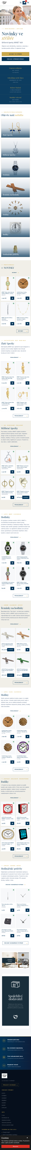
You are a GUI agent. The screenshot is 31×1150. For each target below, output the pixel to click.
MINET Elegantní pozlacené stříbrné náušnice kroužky (8, 492)
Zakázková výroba (6, 1120)
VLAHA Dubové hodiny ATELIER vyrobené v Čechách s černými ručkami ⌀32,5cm (23, 293)
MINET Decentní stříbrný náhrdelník (7, 318)
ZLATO (3, 1093)
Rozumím (15, 1146)
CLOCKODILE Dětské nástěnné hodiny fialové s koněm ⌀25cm (22, 756)
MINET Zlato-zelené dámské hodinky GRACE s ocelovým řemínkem (8, 293)
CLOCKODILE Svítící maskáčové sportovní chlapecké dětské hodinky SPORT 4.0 (7, 557)
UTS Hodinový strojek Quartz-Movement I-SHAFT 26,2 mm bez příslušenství (8, 930)
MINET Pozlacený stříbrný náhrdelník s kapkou (22, 318)
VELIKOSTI (25, 497)
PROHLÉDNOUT (15, 357)
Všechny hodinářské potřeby (15, 884)
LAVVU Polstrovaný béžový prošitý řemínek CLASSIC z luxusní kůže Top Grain (8, 670)
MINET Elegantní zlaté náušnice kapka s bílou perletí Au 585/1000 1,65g (22, 403)
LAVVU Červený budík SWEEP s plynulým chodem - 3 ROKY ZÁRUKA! (8, 818)
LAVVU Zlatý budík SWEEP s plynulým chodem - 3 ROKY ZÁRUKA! (8, 843)
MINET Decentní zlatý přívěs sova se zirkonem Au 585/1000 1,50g (23, 377)
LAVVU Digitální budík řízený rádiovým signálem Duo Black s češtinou (23, 843)
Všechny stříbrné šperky (15, 59)
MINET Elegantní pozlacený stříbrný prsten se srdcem (23, 492)
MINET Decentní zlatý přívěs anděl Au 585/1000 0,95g (8, 377)
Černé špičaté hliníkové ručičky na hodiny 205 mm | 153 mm (23, 930)
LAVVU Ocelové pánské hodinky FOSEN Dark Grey (23, 557)
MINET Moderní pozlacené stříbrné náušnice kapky (22, 466)
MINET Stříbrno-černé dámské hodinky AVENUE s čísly (23, 583)
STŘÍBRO (4, 1095)
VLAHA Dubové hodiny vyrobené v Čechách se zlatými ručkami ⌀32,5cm (22, 731)
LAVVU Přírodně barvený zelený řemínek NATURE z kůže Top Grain (22, 670)
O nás (3, 1115)
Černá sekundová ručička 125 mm (7, 905)
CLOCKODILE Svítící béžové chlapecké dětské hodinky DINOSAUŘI (8, 583)
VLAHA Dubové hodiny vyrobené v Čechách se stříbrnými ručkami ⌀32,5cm (8, 756)
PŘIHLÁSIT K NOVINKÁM (9, 1085)
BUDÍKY (4, 1105)
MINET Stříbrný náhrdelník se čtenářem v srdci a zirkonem (7, 466)
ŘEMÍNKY (4, 1100)
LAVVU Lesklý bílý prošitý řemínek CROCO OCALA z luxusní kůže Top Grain (7, 644)
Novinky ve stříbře (15, 54)
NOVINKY (15, 273)
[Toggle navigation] (28, 2)
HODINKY (4, 1098)
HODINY (4, 1103)
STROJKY (4, 1107)
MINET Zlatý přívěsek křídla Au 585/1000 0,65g (8, 403)
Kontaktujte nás (5, 1117)
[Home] (4, 2)
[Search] (20, 2)
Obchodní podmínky (6, 1122)
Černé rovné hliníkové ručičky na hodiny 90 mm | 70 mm (22, 905)
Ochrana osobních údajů (7, 1125)
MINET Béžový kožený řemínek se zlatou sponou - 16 (22, 644)
